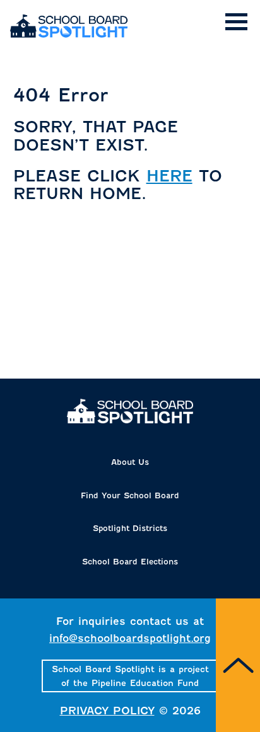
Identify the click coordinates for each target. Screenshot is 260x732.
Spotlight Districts (130, 528)
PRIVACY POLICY (107, 711)
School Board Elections (130, 561)
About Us (130, 462)
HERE (169, 176)
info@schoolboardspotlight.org (130, 638)
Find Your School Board (130, 495)
